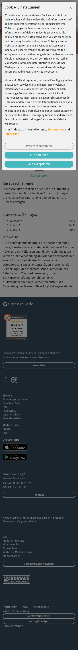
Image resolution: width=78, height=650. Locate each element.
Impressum (12, 134)
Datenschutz (56, 129)
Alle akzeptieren (39, 164)
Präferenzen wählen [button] (39, 146)
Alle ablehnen (39, 155)
